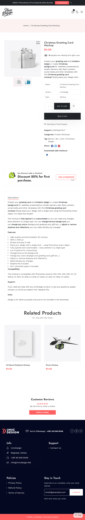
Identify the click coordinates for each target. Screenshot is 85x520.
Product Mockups (62, 134)
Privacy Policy (14, 483)
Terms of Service (16, 493)
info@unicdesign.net (21, 462)
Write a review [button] (42, 412)
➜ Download (62, 3)
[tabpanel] (18, 82)
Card (62, 139)
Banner (51, 139)
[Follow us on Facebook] (52, 146)
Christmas (70, 139)
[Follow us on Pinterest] (59, 146)
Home (25, 26)
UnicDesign (64, 92)
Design (51, 141)
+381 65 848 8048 (19, 457)
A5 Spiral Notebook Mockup (18, 365)
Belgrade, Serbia (19, 453)
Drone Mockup (52, 365)
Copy (72, 180)
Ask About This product (57, 124)
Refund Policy (15, 488)
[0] (72, 12)
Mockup (63, 97)
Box (57, 139)
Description (13, 198)
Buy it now (62, 116)
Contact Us (55, 448)
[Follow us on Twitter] (55, 146)
